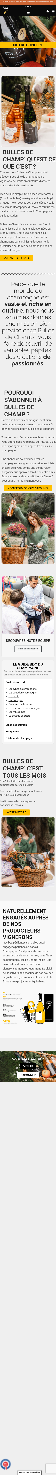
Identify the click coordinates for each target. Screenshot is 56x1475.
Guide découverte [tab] (16, 682)
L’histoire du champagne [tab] (19, 738)
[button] (28, 13)
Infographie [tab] (12, 731)
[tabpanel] (28, 704)
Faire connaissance (28, 648)
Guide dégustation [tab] (16, 725)
